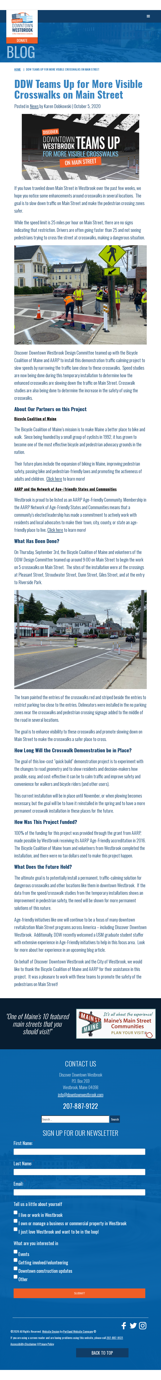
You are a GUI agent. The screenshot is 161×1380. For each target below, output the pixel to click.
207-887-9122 (80, 1106)
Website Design (50, 1331)
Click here (54, 478)
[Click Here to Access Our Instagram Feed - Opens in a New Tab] (142, 1325)
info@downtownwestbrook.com (80, 1094)
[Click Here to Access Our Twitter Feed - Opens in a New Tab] (133, 1325)
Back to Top (102, 1353)
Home (17, 69)
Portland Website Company (78, 1331)
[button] (148, 16)
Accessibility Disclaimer (23, 1344)
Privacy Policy (46, 1344)
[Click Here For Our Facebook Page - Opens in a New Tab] (123, 1325)
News (34, 106)
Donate (22, 40)
